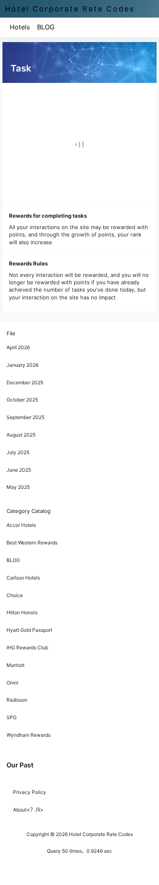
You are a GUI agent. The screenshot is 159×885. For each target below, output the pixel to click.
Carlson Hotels (23, 578)
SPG (12, 717)
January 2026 (22, 365)
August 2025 (21, 435)
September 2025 (25, 417)
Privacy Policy (29, 792)
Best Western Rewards (32, 542)
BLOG (46, 27)
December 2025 (25, 382)
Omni (12, 683)
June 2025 (19, 470)
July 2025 (18, 452)
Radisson (17, 700)
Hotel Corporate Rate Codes (100, 834)
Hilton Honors (22, 612)
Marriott (15, 665)
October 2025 (22, 400)
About (19, 810)
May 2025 (18, 487)
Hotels (20, 27)
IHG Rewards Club (27, 647)
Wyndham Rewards (29, 735)
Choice (15, 595)
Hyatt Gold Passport (29, 630)
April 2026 (18, 347)
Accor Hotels (21, 525)
